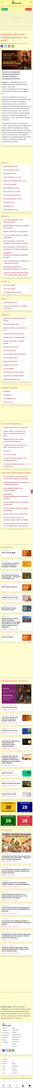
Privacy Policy (5, 1032)
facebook (3, 1050)
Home (2, 6)
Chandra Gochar (16, 1037)
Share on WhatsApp (12, 46)
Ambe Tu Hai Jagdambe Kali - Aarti (14, 181)
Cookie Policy (5, 1035)
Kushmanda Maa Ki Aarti (11, 170)
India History (5, 1059)
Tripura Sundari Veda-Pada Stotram (14, 354)
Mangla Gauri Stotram (10, 365)
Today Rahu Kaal (16, 1034)
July (13, 1061)
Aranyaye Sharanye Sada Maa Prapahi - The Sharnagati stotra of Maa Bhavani (16, 274)
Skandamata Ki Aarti (9, 173)
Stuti (3, 299)
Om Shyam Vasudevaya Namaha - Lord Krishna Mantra (16, 465)
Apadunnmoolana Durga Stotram (13, 334)
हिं (31, 493)
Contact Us (5, 1030)
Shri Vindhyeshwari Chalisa (12, 292)
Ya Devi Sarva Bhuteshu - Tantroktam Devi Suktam (15, 307)
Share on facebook (2, 46)
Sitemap (4, 1040)
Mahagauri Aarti (8, 206)
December (14, 1073)
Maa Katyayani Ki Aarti (10, 166)
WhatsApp (4, 9)
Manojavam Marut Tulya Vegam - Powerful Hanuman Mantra (13, 440)
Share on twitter (5, 46)
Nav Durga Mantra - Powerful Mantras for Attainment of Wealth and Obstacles (15, 248)
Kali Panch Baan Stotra (10, 347)
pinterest (10, 1050)
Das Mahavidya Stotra (10, 358)
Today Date (22, 6)
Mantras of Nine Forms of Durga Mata (15, 231)
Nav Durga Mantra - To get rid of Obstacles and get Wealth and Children (15, 242)
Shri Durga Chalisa (9, 289)
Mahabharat (7, 395)
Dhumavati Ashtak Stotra (11, 324)
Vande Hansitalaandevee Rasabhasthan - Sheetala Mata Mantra (16, 262)
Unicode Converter (14, 1045)
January (4, 1061)
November (14, 1070)
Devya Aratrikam (8, 368)
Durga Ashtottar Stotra (10, 361)
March (4, 1066)
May (3, 1070)
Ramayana (6, 391)
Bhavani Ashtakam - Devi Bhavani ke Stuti (15, 329)
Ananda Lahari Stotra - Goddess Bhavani (13, 342)
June (3, 1073)
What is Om (7, 451)
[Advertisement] (16, 21)
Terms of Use (15, 1041)
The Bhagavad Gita (9, 398)
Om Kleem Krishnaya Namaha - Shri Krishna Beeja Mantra (15, 459)
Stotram (4, 315)
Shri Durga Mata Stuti (10, 302)
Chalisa (4, 281)
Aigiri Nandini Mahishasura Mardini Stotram (14, 320)
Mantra (4, 216)
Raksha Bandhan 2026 (11, 6)
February (4, 1063)
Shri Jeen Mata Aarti (9, 184)
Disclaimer (5, 1037)
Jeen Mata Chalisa (9, 285)
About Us (4, 1028)
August (13, 1063)
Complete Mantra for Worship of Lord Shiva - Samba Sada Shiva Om (15, 446)
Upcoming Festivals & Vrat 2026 (13, 681)
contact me (19, 1016)
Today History (15, 1039)
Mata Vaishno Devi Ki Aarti (11, 191)
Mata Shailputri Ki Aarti (10, 209)
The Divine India (16, 2)
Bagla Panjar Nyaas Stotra (11, 379)
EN (32, 490)
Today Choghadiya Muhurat (15, 1030)
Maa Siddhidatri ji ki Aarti (11, 188)
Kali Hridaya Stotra (9, 350)
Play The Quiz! (8, 402)
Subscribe (28, 9)
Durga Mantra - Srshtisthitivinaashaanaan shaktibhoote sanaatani (15, 255)
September (15, 1066)
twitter (7, 1050)
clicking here (10, 1018)
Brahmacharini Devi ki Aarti (12, 195)
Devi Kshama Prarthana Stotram (13, 376)
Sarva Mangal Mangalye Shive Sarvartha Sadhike (13, 221)
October (14, 1068)
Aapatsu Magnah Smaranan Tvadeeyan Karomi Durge (16, 227)
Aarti (3, 163)
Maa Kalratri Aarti (8, 202)
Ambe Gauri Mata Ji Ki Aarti (12, 177)
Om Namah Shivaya (9, 454)
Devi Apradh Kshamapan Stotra (13, 372)
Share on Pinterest (9, 46)
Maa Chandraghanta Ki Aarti (12, 199)
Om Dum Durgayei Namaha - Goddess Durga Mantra (15, 236)
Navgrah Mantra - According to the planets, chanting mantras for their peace (14, 433)
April (3, 1068)
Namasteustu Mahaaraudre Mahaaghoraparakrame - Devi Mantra (15, 268)
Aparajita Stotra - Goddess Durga (14, 337)
